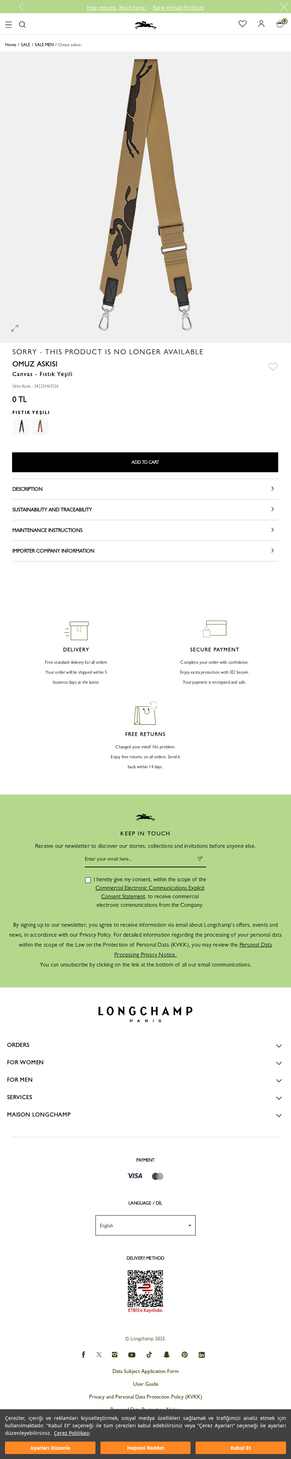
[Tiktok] (149, 1354)
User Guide (145, 1384)
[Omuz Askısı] (40, 427)
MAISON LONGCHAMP (39, 1114)
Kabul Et (241, 1447)
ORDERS (18, 1044)
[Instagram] (114, 1354)
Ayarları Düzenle (50, 1447)
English (106, 1225)
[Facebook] (83, 1354)
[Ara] (22, 24)
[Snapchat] (167, 1354)
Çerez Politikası (72, 1433)
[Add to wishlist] (273, 366)
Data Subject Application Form (145, 1371)
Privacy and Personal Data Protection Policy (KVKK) (145, 1397)
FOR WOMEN (25, 1062)
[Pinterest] (184, 1354)
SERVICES (19, 1097)
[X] (99, 1354)
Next (268, 6)
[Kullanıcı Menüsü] (259, 23)
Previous (23, 6)
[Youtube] (132, 1354)
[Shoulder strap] (22, 427)
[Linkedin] (202, 1354)
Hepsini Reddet (145, 1447)
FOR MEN (20, 1079)
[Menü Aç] (8, 24)
